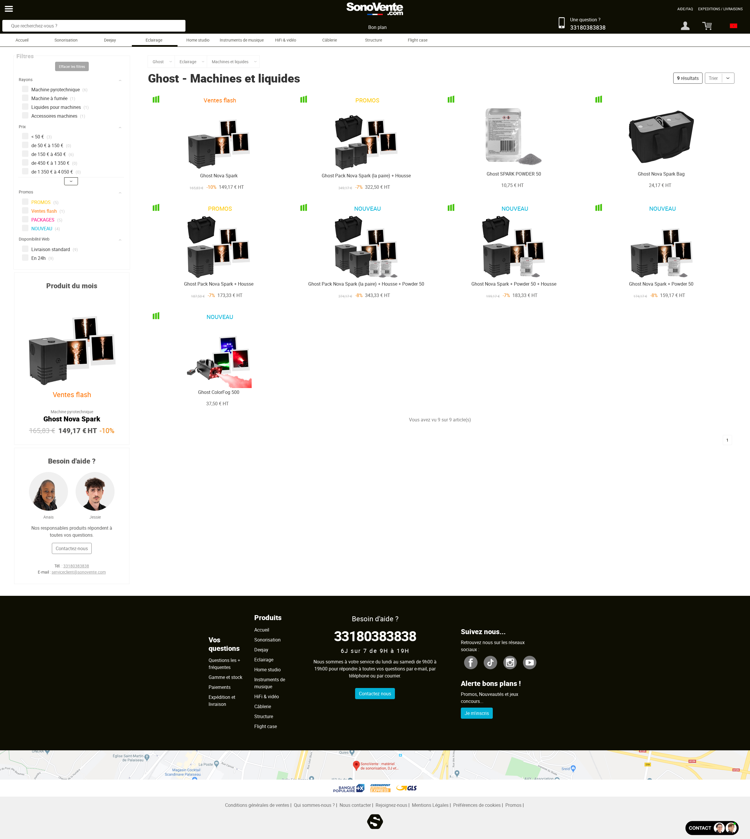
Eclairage (154, 40)
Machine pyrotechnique (59, 89)
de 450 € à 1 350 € (54, 163)
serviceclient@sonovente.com (79, 572)
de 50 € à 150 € (51, 145)
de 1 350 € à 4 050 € (56, 172)
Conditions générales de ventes (257, 805)
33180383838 (76, 566)
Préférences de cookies (477, 805)
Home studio (197, 40)
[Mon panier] (704, 25)
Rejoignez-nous (391, 805)
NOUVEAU (45, 228)
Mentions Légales (430, 805)
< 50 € (41, 136)
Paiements (220, 687)
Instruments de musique (242, 40)
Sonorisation (66, 40)
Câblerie (329, 40)
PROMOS (45, 202)
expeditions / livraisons (720, 8)
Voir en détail (209, 159)
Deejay (110, 40)
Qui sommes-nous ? (314, 805)
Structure (373, 40)
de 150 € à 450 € (52, 154)
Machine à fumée (53, 98)
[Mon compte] (685, 25)
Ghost (163, 78)
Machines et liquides (245, 78)
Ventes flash (48, 211)
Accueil (22, 40)
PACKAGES (46, 220)
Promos (513, 805)
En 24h (42, 258)
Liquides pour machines (60, 107)
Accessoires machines (58, 116)
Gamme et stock (225, 677)
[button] (72, 80)
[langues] (732, 26)
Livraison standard (54, 249)
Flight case (417, 40)
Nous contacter (355, 805)
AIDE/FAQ (685, 8)
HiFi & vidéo (285, 40)
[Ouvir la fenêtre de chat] (712, 828)
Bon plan (377, 27)
